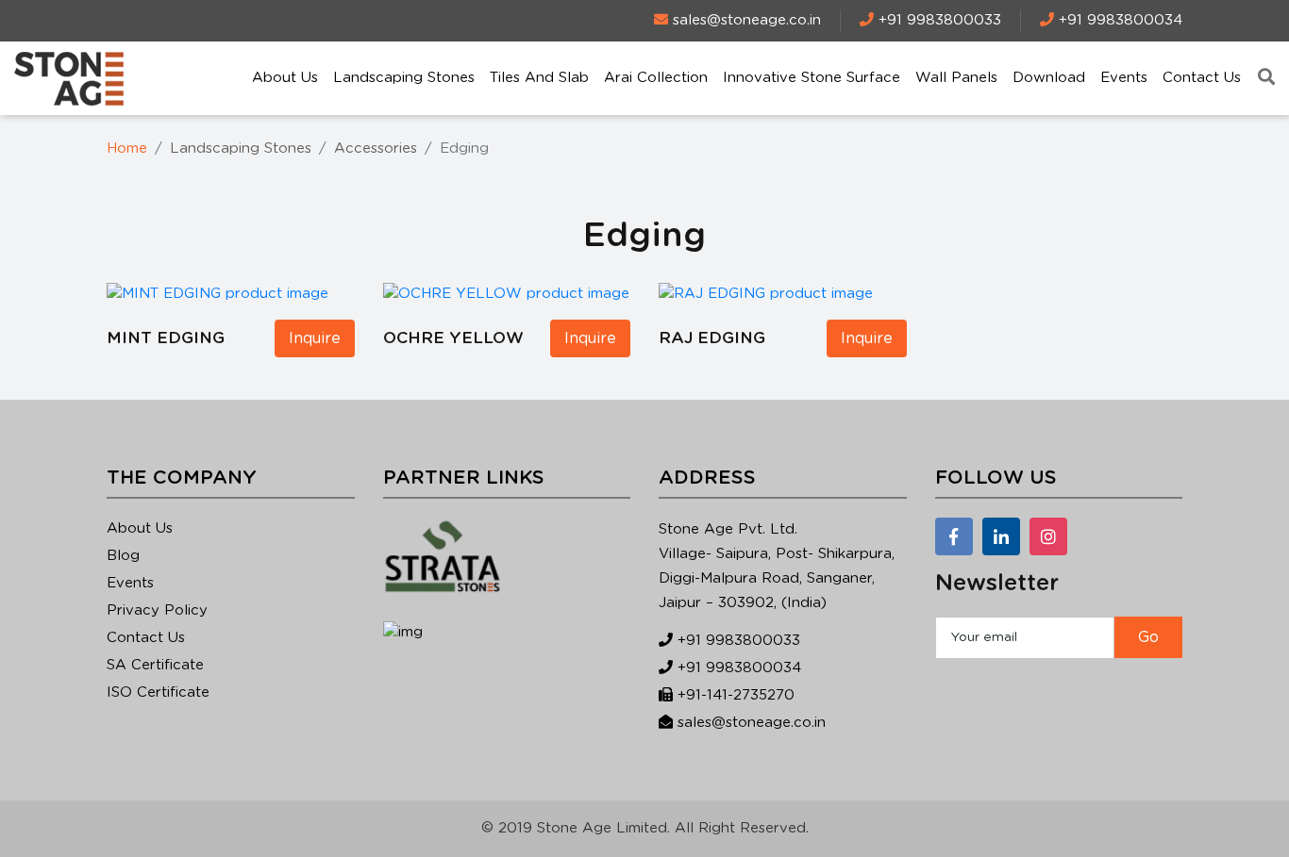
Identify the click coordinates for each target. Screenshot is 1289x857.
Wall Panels (956, 78)
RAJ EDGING (712, 338)
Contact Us (1202, 78)
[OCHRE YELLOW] (506, 294)
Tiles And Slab (539, 78)
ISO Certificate (158, 692)
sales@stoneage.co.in (752, 723)
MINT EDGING (166, 338)
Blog (123, 556)
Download (1049, 78)
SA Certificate (155, 665)
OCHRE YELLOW (453, 338)
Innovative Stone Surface (811, 78)
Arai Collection (656, 78)
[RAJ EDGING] (766, 294)
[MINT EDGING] (217, 294)
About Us (285, 78)
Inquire (315, 338)
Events (1123, 78)
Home (127, 148)
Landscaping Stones (404, 78)
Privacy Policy (157, 610)
